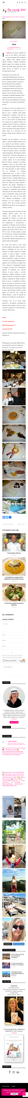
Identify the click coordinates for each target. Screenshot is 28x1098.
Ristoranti (22, 17)
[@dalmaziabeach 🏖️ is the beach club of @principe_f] (14, 905)
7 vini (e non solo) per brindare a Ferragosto (17, 963)
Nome (4, 634)
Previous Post (8, 524)
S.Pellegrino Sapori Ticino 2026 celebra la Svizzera (17, 973)
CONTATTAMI (14, 722)
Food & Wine (15, 17)
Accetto (14, 1094)
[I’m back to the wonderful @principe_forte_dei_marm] (14, 929)
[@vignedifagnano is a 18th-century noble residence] (14, 856)
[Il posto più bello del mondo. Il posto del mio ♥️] (14, 759)
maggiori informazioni (16, 1092)
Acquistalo (14, 1033)
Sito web (4, 646)
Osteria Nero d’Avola (14, 553)
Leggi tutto (14, 719)
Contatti (13, 1086)
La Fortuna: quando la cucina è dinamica (14, 604)
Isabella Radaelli (6, 17)
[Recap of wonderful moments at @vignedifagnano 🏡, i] (14, 832)
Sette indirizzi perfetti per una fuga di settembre (17, 956)
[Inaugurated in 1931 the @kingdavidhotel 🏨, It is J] (14, 783)
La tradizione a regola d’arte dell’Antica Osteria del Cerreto (14, 578)
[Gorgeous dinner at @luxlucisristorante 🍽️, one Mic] (14, 881)
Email (4, 640)
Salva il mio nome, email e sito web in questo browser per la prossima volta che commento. (12, 656)
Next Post (21, 524)
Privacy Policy (5, 1086)
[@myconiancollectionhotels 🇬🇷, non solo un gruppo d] (14, 807)
